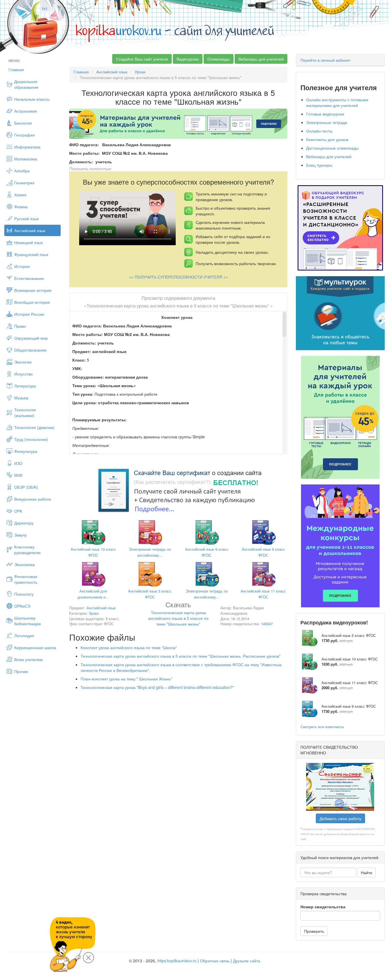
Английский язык (29, 230)
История (22, 266)
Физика (21, 206)
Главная (16, 69)
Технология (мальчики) (25, 412)
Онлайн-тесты (319, 131)
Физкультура (25, 451)
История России (29, 314)
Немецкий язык (28, 242)
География (24, 135)
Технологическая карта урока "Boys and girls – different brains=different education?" (157, 687)
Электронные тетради (326, 122)
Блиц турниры (319, 165)
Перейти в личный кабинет (325, 60)
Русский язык (26, 218)
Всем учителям (28, 659)
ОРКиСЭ (22, 606)
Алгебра (22, 171)
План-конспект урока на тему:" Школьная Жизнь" (126, 679)
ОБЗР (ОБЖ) (26, 487)
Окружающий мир (31, 338)
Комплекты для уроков (327, 139)
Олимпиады (218, 59)
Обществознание (30, 350)
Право (20, 326)
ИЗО (18, 463)
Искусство (23, 374)
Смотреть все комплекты (322, 726)
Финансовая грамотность (25, 579)
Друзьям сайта (246, 960)
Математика (25, 159)
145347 (267, 623)
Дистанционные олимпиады (332, 148)
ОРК (18, 511)
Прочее (21, 671)
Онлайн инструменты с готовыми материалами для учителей (337, 102)
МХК (18, 475)
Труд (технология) (31, 439)
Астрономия (25, 111)
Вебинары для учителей (261, 59)
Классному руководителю (27, 549)
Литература (25, 386)
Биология (23, 123)
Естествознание (29, 278)
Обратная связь (215, 960)
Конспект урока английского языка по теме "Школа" (129, 647)
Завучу (20, 535)
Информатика (27, 147)
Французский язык (31, 254)
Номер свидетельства (322, 906)
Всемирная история (33, 290)
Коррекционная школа (35, 647)
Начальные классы (32, 99)
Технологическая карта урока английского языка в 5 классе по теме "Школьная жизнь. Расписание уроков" (181, 656)
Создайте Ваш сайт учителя (142, 59)
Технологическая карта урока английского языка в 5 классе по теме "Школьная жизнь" (178, 614)
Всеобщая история (32, 302)
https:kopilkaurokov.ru (176, 960)
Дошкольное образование (26, 84)
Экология (23, 362)
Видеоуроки (188, 59)
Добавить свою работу (340, 818)
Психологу (24, 594)
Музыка (21, 398)
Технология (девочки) (34, 427)
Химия (20, 194)
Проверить (314, 931)
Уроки (140, 72)
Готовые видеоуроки (325, 114)
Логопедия (24, 635)
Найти (366, 872)
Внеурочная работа (32, 499)
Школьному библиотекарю (27, 620)
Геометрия (24, 182)
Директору (24, 523)
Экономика (24, 564)
